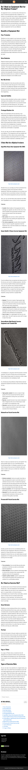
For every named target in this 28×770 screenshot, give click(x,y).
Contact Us (4, 741)
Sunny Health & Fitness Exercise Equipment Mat (14, 716)
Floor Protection (7, 707)
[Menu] (1, 2)
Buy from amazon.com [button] (14, 184)
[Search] (26, 2)
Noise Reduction (7, 708)
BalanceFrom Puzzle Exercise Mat (11, 721)
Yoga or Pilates (7, 728)
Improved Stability (7, 711)
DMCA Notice (4, 740)
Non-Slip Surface (7, 710)
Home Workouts (7, 724)
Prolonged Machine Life (8, 713)
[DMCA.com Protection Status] (5, 745)
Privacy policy (4, 738)
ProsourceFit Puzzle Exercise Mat (11, 723)
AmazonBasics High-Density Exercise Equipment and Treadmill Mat (14, 719)
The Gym (6, 726)
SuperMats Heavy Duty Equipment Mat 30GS (13, 715)
